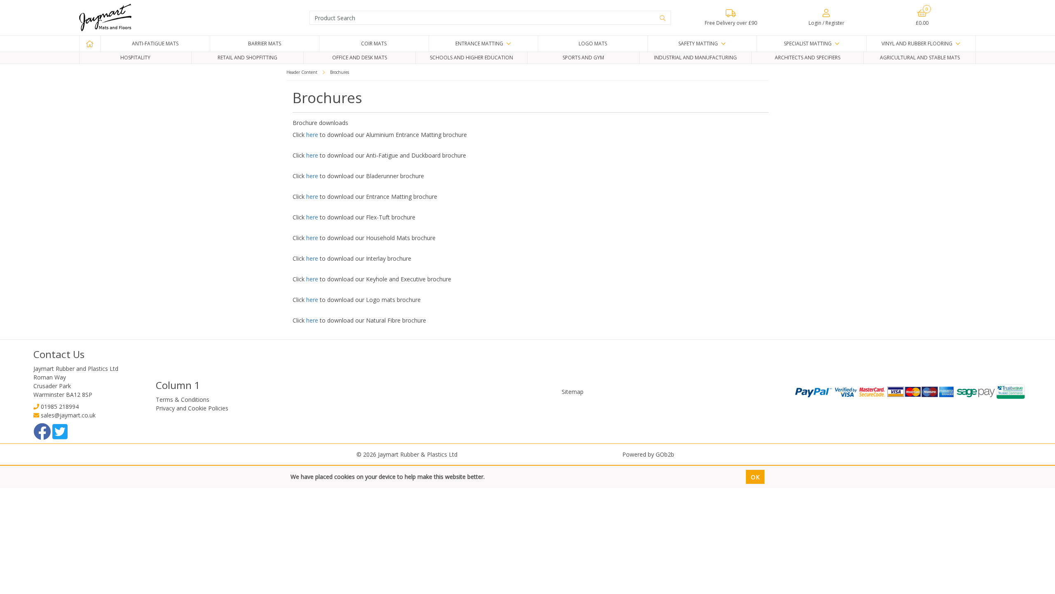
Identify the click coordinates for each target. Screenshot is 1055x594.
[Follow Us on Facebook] (42, 436)
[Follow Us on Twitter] (60, 436)
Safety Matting (698, 43)
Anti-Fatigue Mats (155, 43)
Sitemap (573, 392)
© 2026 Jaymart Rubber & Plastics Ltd (406, 454)
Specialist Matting (808, 43)
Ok (755, 477)
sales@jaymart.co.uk (68, 415)
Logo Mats (593, 43)
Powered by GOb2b (648, 454)
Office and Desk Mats (359, 57)
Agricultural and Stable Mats (920, 57)
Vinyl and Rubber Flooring (917, 43)
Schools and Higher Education (471, 57)
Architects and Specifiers (807, 57)
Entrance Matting (479, 43)
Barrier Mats (264, 43)
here (312, 135)
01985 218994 (60, 406)
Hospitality (135, 57)
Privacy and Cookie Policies (192, 408)
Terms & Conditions (182, 399)
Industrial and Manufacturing (695, 57)
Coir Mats (374, 43)
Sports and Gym (583, 57)
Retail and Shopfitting (247, 57)
